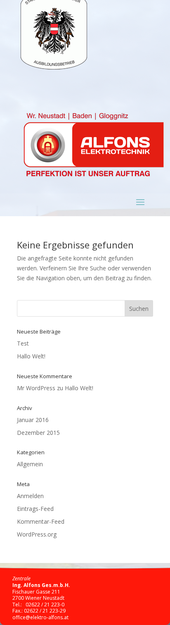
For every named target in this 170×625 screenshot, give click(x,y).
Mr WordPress (36, 388)
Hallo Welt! (31, 356)
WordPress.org (37, 534)
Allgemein (30, 464)
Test (23, 343)
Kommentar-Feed (40, 521)
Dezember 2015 (38, 433)
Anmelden (30, 496)
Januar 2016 (33, 420)
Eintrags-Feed (35, 509)
